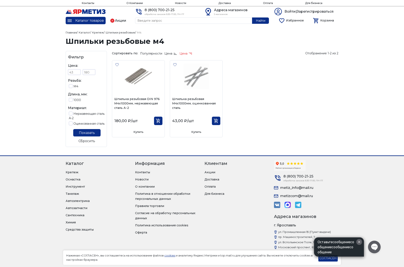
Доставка (224, 3)
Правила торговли (149, 206)
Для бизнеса (313, 3)
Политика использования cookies (161, 225)
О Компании (134, 3)
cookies (169, 255)
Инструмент (75, 186)
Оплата (268, 3)
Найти (260, 21)
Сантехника (75, 215)
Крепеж (72, 172)
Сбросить (86, 141)
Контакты (88, 3)
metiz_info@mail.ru (296, 188)
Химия (71, 222)
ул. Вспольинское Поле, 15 (296, 242)
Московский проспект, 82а (297, 247)
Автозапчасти (76, 208)
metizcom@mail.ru (296, 196)
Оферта (141, 232)
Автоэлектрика (78, 201)
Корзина (327, 20)
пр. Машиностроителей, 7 (296, 237)
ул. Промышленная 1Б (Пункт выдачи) (304, 232)
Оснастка (73, 179)
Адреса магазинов (230, 10)
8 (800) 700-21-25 (159, 10)
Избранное (295, 20)
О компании (145, 186)
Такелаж (72, 194)
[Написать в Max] (287, 205)
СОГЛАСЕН (328, 258)
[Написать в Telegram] (298, 205)
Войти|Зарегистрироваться (309, 11)
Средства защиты (80, 229)
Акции (210, 172)
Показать (87, 133)
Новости (180, 3)
